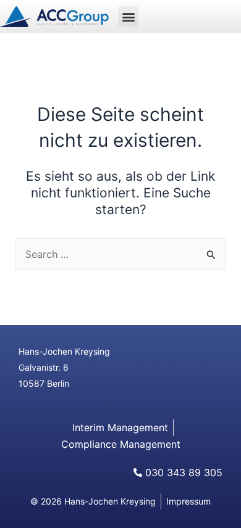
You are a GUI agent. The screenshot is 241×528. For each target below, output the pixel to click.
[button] (128, 16)
